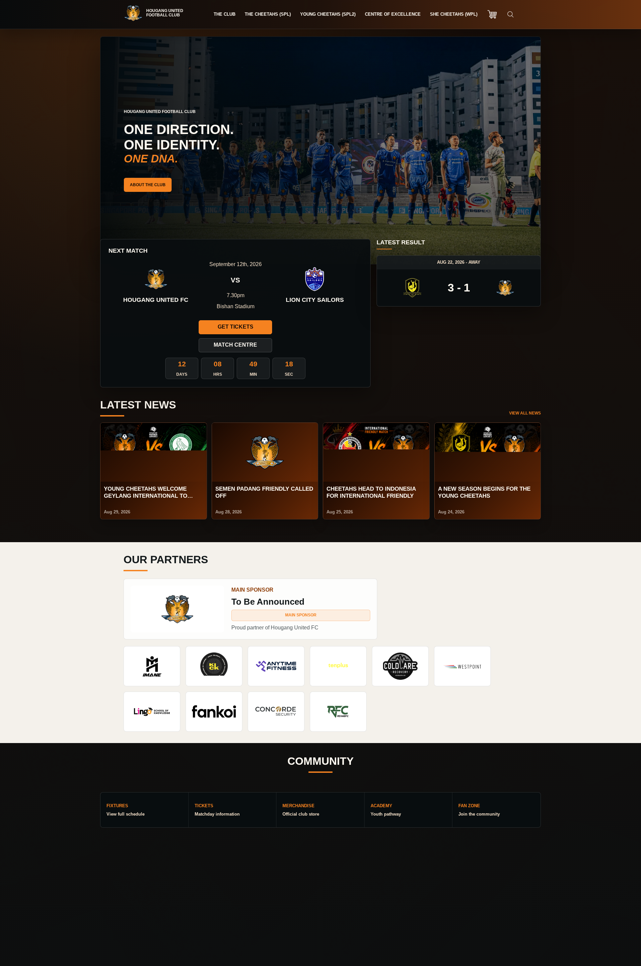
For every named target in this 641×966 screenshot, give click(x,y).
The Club (224, 14)
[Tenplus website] (338, 666)
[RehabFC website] (338, 712)
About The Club (148, 185)
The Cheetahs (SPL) (268, 14)
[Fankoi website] (214, 712)
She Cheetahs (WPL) (453, 14)
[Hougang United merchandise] (492, 14)
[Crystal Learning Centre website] (152, 712)
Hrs (217, 374)
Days (181, 374)
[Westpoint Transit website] (462, 666)
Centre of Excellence (393, 14)
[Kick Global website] (214, 666)
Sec (289, 374)
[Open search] (510, 14)
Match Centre (235, 345)
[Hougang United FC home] (157, 13)
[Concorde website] (276, 712)
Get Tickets (235, 327)
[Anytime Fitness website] (276, 666)
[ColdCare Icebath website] (400, 666)
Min (253, 374)
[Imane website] (152, 666)
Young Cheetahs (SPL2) (328, 14)
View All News (525, 413)
